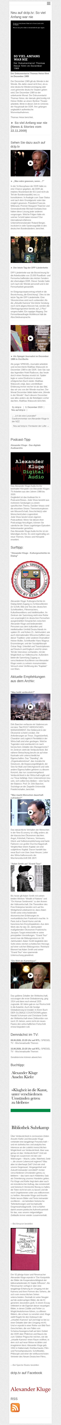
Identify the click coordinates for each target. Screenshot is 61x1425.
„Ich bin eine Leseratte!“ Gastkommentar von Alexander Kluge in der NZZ (30, 419)
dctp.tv (18, 407)
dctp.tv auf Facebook (26, 1373)
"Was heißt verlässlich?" (23, 692)
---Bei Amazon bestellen (22, 1223)
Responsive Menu (48, 3)
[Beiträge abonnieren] (15, 1404)
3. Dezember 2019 (33, 407)
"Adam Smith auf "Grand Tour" (26, 863)
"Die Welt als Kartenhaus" (23, 961)
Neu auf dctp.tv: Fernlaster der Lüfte (31, 426)
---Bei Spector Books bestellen (25, 1365)
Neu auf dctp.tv (18, 410)
